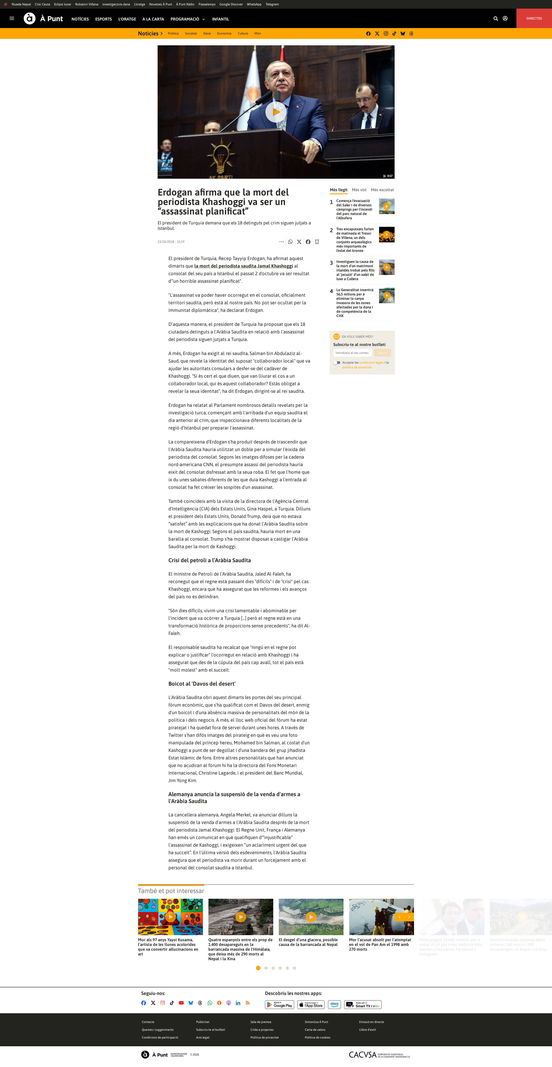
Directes (534, 18)
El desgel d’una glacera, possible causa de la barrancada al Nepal (308, 942)
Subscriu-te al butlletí (210, 1029)
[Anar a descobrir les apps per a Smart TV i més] (363, 1004)
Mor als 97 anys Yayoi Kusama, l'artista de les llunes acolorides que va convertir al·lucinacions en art (168, 946)
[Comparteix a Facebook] (308, 241)
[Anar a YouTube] (182, 1002)
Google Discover (231, 4)
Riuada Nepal (21, 4)
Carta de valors (315, 1029)
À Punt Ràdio (185, 4)
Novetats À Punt (160, 4)
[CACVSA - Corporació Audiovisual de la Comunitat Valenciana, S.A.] (380, 1055)
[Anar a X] (154, 1002)
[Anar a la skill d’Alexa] (334, 1004)
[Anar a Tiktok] (173, 1002)
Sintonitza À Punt (316, 1022)
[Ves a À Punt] (43, 18)
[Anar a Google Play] (279, 1004)
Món (257, 33)
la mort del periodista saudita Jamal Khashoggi (243, 266)
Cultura (243, 33)
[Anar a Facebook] (144, 1002)
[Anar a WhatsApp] (211, 1002)
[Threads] (411, 34)
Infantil (220, 19)
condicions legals (371, 362)
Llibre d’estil (367, 1029)
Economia (224, 33)
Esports (103, 19)
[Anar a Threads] (201, 1002)
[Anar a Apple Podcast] (229, 1002)
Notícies (80, 19)
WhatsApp (254, 4)
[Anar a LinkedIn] (239, 1002)
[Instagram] (386, 33)
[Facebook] (368, 33)
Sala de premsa (261, 1022)
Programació (185, 19)
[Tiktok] (394, 33)
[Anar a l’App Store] (311, 1004)
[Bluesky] (403, 34)
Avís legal (202, 1037)
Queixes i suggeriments (158, 1029)
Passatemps (207, 4)
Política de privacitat (265, 1037)
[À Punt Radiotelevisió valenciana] (164, 1055)
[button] (258, 968)
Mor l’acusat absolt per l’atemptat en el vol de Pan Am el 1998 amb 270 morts (380, 944)
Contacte (148, 1022)
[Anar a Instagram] (163, 1002)
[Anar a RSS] (248, 1002)
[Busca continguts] (495, 19)
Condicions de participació (160, 1037)
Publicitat (202, 1022)
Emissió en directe (371, 1022)
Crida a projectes (262, 1029)
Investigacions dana (116, 4)
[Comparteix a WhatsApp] (290, 241)
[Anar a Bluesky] (192, 1002)
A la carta (153, 19)
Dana (207, 33)
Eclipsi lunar (62, 4)
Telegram (272, 4)
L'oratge (139, 4)
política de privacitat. (357, 367)
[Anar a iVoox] (220, 1002)
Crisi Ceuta (42, 4)
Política (173, 33)
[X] (377, 34)
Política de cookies (317, 1037)
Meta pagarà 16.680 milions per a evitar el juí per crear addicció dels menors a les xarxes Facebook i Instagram (450, 946)
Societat (191, 33)
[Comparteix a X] (299, 241)
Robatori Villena (86, 4)
